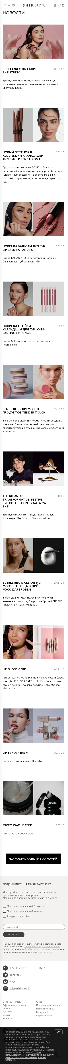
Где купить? (42, 1012)
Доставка (7, 1011)
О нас (39, 1001)
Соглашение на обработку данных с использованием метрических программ (29, 1057)
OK (58, 1031)
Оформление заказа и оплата (14, 1006)
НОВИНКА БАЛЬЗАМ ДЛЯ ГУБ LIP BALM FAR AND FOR (24, 247)
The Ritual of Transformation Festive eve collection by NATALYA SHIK (24, 501)
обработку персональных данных (41, 949)
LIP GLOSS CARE (14, 669)
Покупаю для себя (18, 916)
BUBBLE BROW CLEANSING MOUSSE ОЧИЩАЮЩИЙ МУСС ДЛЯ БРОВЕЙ (22, 586)
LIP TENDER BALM (15, 752)
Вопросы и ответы (12, 1001)
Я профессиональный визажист (26, 911)
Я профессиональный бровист (25, 906)
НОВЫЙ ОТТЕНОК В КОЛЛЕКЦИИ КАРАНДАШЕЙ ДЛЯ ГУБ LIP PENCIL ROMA (23, 155)
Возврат (7, 1014)
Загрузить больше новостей (33, 859)
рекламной (46, 952)
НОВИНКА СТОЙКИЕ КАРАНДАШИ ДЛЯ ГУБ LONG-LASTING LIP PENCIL (24, 329)
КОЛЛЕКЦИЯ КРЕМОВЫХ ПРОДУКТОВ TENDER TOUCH (24, 410)
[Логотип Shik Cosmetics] (34, 5)
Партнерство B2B (45, 1008)
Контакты (7, 1018)
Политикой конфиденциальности (41, 946)
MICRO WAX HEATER (17, 825)
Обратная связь (44, 1015)
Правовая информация (48, 1005)
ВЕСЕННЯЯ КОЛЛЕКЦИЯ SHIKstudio (20, 70)
